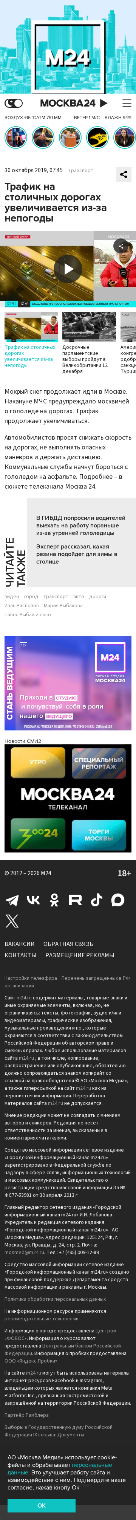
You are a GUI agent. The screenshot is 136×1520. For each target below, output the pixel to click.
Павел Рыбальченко (28, 614)
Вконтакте (33, 899)
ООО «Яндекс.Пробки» (31, 1361)
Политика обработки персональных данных (55, 1299)
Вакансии (20, 944)
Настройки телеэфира (31, 978)
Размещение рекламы (79, 955)
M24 (46, 873)
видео (12, 596)
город (31, 596)
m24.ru (24, 998)
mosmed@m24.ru (24, 1252)
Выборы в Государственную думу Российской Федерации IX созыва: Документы (59, 1431)
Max (117, 899)
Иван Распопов (22, 605)
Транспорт (80, 170)
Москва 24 (68, 103)
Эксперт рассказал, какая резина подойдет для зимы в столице (76, 554)
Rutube (75, 899)
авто (78, 596)
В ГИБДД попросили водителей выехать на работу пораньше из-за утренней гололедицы (80, 525)
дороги (97, 596)
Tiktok (96, 899)
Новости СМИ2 (23, 741)
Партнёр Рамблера (27, 1415)
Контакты (21, 955)
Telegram (12, 899)
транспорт (55, 596)
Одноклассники (54, 899)
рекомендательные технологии (42, 1319)
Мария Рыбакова (63, 605)
